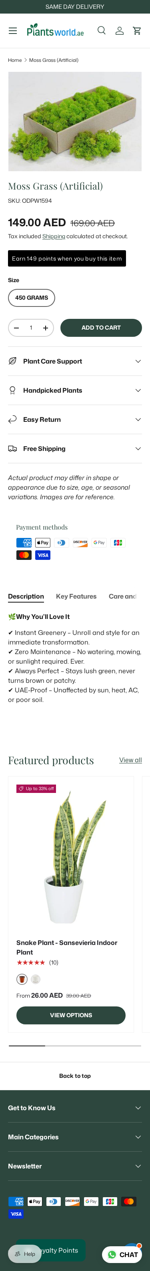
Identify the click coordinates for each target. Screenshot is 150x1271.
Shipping (53, 236)
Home (15, 60)
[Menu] (13, 31)
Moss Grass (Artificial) (53, 60)
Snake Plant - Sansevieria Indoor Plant (66, 947)
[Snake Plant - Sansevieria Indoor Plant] (71, 857)
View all (130, 759)
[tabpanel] (75, 663)
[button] (137, 31)
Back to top (75, 1076)
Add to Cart (101, 328)
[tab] (26, 596)
